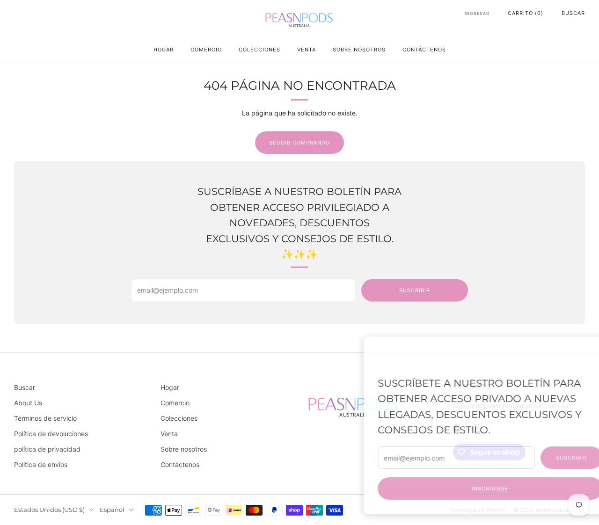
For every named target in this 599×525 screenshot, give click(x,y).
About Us (28, 403)
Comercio (206, 49)
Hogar (163, 49)
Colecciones (259, 49)
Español (112, 509)
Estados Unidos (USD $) (49, 509)
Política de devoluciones (51, 434)
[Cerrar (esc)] (569, 349)
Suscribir (537, 457)
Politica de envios (40, 464)
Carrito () (525, 13)
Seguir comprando (299, 142)
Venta (306, 49)
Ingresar (477, 13)
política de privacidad (47, 449)
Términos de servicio (45, 418)
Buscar (573, 13)
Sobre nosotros (359, 49)
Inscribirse (456, 488)
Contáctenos (424, 49)
